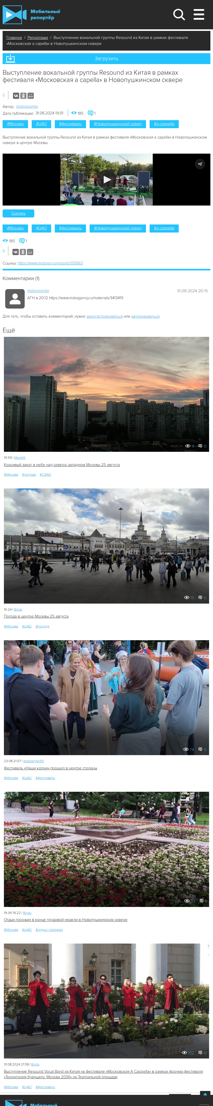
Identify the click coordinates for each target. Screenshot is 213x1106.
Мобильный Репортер (31, 14)
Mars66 (19, 458)
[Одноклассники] (23, 96)
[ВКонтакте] (16, 96)
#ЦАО (41, 123)
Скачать (18, 213)
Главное (14, 37)
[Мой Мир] (31, 96)
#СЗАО (45, 474)
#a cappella (164, 123)
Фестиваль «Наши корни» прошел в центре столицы (50, 768)
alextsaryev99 (33, 761)
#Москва (15, 123)
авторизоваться (145, 316)
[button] (106, 179)
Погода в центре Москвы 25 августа (36, 616)
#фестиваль (70, 123)
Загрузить (106, 59)
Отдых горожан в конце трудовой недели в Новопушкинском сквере (66, 919)
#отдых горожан (49, 929)
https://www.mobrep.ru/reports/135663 (50, 263)
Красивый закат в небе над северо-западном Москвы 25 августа (62, 464)
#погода (29, 474)
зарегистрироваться (104, 316)
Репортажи (38, 37)
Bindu (18, 609)
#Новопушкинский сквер (118, 123)
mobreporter (27, 106)
